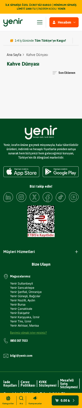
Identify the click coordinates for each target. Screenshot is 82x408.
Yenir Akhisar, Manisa (24, 325)
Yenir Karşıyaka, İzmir (25, 317)
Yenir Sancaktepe (22, 287)
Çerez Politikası (28, 383)
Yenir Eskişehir (20, 313)
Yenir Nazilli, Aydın (22, 300)
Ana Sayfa (14, 55)
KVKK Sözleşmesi (47, 383)
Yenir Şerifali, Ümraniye (26, 292)
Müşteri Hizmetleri (19, 251)
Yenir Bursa (17, 304)
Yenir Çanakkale (21, 308)
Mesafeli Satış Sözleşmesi (69, 384)
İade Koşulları (10, 383)
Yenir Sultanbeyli (21, 283)
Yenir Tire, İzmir (20, 321)
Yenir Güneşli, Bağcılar (25, 296)
